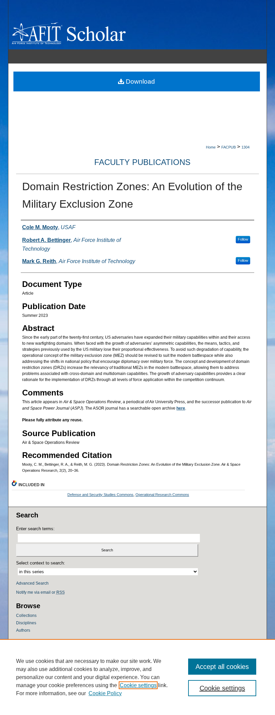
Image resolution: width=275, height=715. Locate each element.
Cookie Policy (105, 693)
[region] (137, 677)
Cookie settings (138, 685)
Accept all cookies (222, 666)
